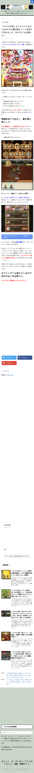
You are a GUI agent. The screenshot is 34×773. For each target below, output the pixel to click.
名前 (5, 549)
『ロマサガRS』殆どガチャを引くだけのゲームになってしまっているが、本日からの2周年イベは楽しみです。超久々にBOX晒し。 (22, 614)
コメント (7, 527)
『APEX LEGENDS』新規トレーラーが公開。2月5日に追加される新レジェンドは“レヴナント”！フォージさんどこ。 (18, 675)
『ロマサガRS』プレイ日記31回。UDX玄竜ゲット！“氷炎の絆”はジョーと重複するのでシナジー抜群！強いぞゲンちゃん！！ (22, 593)
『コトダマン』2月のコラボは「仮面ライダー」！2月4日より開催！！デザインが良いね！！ (19, 682)
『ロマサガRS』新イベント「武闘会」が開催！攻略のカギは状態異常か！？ (21, 635)
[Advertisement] (17, 301)
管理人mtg (10, 375)
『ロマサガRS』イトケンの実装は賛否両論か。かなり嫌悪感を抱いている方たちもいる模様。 (21, 573)
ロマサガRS (6, 371)
